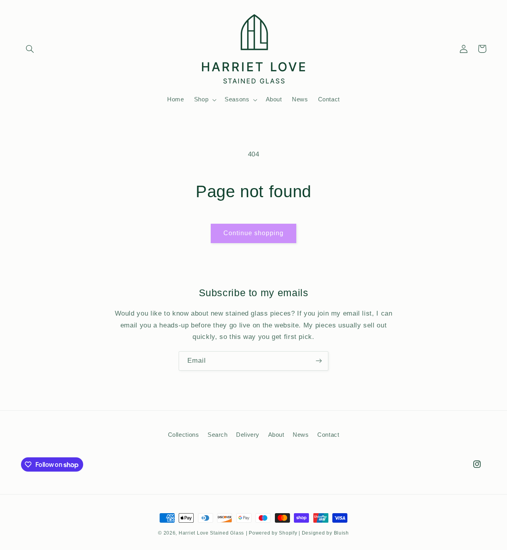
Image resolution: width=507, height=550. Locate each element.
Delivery (247, 435)
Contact (328, 435)
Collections (183, 435)
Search (218, 435)
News (301, 435)
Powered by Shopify (273, 533)
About (276, 435)
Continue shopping (253, 233)
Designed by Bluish (325, 533)
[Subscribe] (319, 361)
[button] (30, 49)
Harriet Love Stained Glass (211, 533)
